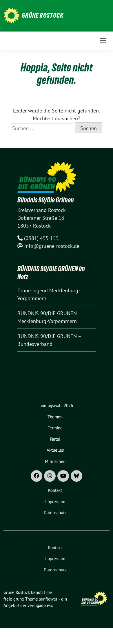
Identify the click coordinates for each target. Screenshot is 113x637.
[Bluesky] (76, 476)
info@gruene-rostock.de (51, 246)
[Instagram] (50, 476)
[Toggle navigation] (103, 41)
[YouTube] (63, 476)
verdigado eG (40, 605)
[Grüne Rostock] (11, 15)
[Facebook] (36, 476)
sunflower (48, 599)
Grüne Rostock (42, 15)
